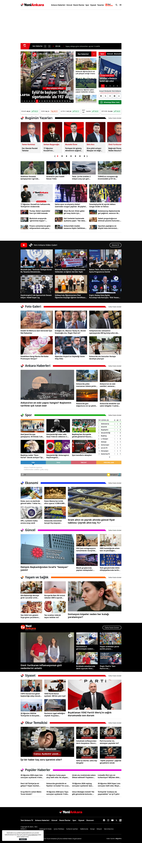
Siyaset (93, 5)
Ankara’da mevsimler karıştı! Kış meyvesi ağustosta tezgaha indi (54, 522)
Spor (87, 5)
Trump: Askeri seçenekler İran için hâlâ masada (39, 212)
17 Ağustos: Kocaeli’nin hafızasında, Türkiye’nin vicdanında (35, 205)
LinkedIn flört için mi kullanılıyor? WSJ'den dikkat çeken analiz (109, 776)
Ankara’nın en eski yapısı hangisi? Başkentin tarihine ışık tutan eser (46, 404)
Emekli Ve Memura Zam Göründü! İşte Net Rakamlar (36, 332)
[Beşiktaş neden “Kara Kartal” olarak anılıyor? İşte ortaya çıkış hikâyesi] (32, 446)
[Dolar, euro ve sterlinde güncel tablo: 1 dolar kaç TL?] (31, 493)
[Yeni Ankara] (32, 5)
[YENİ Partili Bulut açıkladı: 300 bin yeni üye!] (55, 686)
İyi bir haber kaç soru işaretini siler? (41, 759)
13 (52, 101)
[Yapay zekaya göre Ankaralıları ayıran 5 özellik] (86, 101)
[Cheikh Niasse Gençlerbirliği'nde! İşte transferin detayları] (84, 446)
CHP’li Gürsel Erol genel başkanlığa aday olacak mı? (30, 695)
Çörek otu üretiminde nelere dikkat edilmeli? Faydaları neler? (84, 776)
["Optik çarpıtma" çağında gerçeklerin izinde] (110, 752)
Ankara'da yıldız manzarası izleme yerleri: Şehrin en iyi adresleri (86, 385)
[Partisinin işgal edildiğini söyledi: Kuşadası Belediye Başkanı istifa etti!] (55, 705)
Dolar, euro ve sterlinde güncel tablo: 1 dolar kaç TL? (31, 502)
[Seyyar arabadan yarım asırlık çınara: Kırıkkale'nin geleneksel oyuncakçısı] (110, 638)
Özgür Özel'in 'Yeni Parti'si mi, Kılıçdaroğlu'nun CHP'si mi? (109, 667)
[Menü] (120, 5)
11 (47, 101)
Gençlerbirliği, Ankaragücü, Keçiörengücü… (57, 456)
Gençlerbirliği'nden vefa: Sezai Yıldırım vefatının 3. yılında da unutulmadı (56, 435)
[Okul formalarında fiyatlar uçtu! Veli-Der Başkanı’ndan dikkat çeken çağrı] (47, 75)
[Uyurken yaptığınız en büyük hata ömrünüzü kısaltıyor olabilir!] (93, 227)
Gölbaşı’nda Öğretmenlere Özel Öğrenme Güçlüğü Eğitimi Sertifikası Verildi (70, 296)
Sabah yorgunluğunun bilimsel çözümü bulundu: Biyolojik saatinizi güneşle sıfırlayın (109, 219)
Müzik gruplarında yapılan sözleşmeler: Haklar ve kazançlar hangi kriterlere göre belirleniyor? (84, 569)
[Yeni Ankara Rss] (120, 820)
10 (44, 101)
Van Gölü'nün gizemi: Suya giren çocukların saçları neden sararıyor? (31, 616)
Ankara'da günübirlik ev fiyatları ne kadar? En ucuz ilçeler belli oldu (57, 784)
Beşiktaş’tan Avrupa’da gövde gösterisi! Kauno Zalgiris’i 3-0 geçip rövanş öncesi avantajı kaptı (82, 435)
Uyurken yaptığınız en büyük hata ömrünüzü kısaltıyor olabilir (107, 227)
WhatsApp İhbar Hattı (112, 102)
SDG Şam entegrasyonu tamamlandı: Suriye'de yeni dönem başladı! (86, 549)
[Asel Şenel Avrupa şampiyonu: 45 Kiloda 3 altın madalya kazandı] (32, 425)
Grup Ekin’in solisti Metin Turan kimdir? (31, 793)
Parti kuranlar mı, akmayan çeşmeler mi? (109, 742)
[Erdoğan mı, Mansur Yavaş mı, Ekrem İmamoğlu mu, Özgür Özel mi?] (71, 320)
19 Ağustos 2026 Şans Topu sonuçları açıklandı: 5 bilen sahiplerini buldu (57, 793)
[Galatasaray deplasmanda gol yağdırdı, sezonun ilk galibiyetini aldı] (93, 212)
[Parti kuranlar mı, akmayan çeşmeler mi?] (110, 733)
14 (54, 101)
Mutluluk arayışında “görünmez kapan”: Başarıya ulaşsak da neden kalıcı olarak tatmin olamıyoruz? (40, 219)
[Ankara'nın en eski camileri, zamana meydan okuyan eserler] (110, 376)
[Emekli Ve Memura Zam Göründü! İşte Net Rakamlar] (37, 320)
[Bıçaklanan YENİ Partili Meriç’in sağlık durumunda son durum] (94, 695)
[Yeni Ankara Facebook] (101, 96)
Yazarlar (100, 5)
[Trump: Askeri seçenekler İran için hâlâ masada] (24, 212)
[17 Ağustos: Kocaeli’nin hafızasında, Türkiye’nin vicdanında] (37, 193)
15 (57, 101)
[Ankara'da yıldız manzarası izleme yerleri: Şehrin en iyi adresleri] (87, 376)
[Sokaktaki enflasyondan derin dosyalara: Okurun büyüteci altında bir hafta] (87, 733)
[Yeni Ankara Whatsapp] (119, 96)
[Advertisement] (10, 43)
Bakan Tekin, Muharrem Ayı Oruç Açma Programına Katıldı (103, 270)
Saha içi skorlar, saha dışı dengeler (86, 761)
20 (70, 101)
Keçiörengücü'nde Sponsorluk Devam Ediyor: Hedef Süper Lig (36, 296)
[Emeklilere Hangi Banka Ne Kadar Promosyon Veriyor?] (37, 345)
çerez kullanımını (33, 835)
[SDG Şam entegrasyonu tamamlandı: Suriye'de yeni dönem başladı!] (87, 540)
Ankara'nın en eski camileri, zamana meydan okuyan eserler (109, 385)
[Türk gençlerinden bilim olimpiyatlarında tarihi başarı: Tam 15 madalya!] (110, 560)
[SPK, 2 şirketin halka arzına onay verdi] (31, 513)
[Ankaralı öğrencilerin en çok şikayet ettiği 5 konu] (86, 64)
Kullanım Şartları (72, 829)
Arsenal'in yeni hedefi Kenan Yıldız (55, 177)
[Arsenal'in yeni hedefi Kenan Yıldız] (58, 168)
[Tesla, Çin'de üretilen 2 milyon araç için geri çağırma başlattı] (84, 168)
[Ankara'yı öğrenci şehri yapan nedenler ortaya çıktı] (86, 82)
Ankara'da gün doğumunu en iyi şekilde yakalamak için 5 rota (86, 404)
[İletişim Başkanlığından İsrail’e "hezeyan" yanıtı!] (47, 549)
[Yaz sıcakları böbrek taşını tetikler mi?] (55, 607)
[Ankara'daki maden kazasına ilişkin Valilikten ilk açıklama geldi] (59, 227)
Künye (92, 829)
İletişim (99, 829)
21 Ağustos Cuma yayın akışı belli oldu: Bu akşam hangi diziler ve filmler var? (57, 776)
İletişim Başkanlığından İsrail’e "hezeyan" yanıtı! (44, 568)
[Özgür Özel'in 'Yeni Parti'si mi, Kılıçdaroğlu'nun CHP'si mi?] (110, 658)
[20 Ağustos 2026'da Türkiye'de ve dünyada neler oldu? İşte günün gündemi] (31, 705)
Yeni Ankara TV (27, 820)
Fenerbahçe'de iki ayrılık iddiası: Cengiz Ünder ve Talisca (102, 205)
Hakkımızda (84, 829)
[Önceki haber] (45, 46)
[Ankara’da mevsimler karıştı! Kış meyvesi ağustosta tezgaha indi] (55, 513)
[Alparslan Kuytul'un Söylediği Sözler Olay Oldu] (71, 345)
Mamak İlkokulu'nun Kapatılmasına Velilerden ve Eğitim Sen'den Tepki (70, 270)
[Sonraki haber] (49, 46)
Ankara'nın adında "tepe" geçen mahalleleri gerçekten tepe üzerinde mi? (92, 46)
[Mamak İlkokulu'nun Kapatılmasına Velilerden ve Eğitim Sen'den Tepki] (71, 258)
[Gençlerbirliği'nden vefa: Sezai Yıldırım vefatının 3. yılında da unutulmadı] (58, 425)
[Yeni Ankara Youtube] (114, 96)
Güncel (69, 5)
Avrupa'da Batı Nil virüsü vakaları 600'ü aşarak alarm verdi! (54, 596)
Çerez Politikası (59, 829)
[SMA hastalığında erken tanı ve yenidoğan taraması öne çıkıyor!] (110, 540)
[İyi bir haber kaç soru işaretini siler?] (47, 742)
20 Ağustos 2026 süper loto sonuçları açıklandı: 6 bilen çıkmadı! (32, 776)
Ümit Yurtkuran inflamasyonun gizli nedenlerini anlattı (41, 667)
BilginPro (118, 838)
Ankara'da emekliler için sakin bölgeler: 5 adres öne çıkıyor (110, 404)
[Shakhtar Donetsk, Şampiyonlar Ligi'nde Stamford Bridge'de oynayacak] (32, 168)
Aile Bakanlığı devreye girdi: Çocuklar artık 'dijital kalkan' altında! (30, 596)
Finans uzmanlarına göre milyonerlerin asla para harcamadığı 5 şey (39, 227)
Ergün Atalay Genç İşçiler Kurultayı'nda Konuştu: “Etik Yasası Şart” (104, 296)
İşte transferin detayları (82, 455)
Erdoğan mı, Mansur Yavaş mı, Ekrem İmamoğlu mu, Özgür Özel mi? (70, 332)
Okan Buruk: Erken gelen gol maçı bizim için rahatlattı (74, 212)
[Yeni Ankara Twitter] (105, 96)
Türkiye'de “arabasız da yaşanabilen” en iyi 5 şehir (109, 793)
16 (59, 101)
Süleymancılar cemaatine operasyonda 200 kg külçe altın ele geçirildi (103, 332)
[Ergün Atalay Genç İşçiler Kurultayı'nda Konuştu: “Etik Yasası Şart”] (105, 284)
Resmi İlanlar (78, 5)
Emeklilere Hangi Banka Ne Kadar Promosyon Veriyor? (35, 357)
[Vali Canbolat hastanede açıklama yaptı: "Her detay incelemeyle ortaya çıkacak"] (59, 219)
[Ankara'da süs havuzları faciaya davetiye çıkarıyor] (105, 345)
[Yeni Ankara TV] (109, 5)
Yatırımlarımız (109, 829)
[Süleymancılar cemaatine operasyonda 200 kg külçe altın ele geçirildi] (105, 320)
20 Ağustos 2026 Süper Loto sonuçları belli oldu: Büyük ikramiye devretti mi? (109, 784)
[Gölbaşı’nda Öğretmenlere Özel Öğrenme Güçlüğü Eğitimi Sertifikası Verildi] (71, 284)
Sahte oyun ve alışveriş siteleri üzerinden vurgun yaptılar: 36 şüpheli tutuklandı (70, 205)
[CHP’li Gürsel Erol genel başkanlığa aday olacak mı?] (31, 686)
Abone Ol (115, 245)
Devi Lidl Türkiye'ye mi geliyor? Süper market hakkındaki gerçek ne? (30, 784)
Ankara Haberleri (58, 5)
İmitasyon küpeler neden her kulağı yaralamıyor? (88, 615)
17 (62, 101)
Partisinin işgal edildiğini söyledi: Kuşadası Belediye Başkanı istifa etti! (54, 714)
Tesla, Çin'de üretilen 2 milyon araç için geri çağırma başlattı (81, 177)
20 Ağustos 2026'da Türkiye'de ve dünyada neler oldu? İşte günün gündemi (30, 714)
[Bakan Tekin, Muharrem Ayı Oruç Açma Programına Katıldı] (105, 258)
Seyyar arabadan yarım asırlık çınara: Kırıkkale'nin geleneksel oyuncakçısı (110, 647)
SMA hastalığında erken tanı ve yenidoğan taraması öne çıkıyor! (110, 549)
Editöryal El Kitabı (45, 829)
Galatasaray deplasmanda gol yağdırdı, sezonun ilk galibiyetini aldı (109, 212)
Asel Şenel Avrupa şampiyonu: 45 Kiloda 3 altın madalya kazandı (32, 435)
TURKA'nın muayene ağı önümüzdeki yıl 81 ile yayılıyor (108, 177)
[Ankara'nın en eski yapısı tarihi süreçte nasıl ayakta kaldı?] (47, 385)
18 (64, 101)
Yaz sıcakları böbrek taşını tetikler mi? (52, 616)
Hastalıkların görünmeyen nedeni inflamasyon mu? (84, 647)
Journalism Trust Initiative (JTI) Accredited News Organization (60, 839)
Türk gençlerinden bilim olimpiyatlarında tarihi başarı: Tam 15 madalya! (110, 569)
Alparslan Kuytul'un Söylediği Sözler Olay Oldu (70, 357)
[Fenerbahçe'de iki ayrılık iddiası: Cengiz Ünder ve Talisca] (105, 193)
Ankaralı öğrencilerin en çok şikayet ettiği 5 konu (85, 72)
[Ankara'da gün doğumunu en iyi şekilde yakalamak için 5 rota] (87, 395)
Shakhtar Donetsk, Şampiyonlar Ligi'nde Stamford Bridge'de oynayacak (29, 177)
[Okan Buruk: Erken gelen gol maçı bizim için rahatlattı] (59, 212)
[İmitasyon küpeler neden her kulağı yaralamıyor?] (94, 596)
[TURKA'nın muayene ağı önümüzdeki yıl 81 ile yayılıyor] (110, 168)
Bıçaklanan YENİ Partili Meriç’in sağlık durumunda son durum (90, 714)
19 (67, 101)
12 (49, 101)
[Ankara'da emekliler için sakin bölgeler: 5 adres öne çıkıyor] (110, 395)
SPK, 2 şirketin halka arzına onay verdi (29, 522)
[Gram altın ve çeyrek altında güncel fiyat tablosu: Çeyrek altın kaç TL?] (94, 502)
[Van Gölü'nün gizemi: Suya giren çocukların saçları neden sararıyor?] (31, 607)
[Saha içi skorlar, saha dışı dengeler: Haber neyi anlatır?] (87, 752)
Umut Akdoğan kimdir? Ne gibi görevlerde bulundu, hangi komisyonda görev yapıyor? (83, 793)
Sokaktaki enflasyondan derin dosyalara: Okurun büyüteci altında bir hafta (87, 742)
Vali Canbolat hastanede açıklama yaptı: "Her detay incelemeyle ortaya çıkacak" (75, 219)
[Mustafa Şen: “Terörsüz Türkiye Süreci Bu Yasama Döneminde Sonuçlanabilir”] (37, 258)
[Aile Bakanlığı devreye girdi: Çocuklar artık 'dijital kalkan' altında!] (31, 587)
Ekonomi (90, 820)
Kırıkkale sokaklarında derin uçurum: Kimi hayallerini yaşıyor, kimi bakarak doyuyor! (86, 667)
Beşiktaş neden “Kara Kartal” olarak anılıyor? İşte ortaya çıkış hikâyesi (32, 456)
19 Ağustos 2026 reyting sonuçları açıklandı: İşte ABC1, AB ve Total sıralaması (84, 784)
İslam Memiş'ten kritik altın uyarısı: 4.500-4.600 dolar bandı (54, 502)
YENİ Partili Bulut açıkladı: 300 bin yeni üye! (55, 695)
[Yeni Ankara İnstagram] (110, 96)
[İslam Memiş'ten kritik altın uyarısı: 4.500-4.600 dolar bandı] (55, 493)
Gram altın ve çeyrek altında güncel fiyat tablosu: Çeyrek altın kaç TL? (91, 521)
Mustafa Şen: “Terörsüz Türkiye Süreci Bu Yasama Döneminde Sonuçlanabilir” (36, 270)
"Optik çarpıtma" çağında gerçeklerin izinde (110, 761)
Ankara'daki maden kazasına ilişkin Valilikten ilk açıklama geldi (74, 227)
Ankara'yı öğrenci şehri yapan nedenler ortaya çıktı (85, 91)
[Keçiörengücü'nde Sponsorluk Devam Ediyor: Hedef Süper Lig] (37, 284)
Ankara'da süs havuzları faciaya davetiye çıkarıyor (102, 357)
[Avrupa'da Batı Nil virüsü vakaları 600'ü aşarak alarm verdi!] (55, 587)
